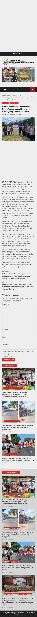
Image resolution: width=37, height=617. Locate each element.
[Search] (27, 89)
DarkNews (29, 613)
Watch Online (32, 89)
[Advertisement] (18, 18)
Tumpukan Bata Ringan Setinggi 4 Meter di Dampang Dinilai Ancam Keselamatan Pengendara (18, 412)
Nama (5, 330)
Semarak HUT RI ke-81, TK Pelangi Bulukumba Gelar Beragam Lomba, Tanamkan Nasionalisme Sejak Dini (18, 379)
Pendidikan (20, 388)
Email (4, 337)
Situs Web (5, 344)
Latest (12, 103)
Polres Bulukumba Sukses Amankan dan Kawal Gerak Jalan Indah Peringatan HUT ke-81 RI (18, 445)
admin (6, 114)
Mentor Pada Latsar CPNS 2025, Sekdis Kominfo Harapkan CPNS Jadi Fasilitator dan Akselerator (17, 285)
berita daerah (8, 594)
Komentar (6, 304)
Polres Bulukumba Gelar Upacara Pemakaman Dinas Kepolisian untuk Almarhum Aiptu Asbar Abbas (16, 274)
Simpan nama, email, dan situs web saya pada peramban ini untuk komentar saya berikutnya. (18, 354)
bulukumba (6, 103)
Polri (17, 103)
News (18, 421)
